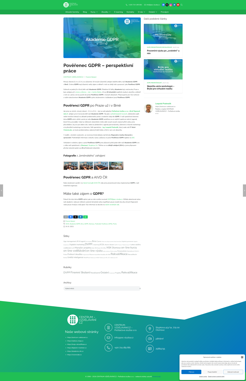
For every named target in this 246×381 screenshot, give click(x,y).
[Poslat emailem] (65, 216)
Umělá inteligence (75, 257)
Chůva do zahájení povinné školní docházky (111, 241)
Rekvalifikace (119, 254)
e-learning (96, 245)
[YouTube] (178, 4)
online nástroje (106, 251)
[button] (242, 357)
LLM (73, 248)
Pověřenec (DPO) (106, 224)
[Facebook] (163, 4)
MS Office (103, 248)
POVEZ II (136, 251)
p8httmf (159, 338)
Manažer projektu (83, 247)
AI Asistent (89, 241)
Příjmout (191, 372)
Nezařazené (95, 272)
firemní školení (109, 245)
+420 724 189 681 (122, 347)
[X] (167, 4)
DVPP (88, 244)
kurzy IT (128, 245)
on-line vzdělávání (74, 251)
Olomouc (91, 224)
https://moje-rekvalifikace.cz (77, 344)
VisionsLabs (67, 130)
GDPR (86, 224)
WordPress (87, 257)
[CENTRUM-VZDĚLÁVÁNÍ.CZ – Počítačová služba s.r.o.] (109, 327)
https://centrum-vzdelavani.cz (165, 107)
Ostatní (105, 272)
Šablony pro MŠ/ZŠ (94, 257)
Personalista (121, 251)
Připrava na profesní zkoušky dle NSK (99, 254)
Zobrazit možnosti (233, 372)
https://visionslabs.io (74, 355)
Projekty (118, 273)
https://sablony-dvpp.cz (75, 341)
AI (78, 241)
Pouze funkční (212, 372)
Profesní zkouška (74, 254)
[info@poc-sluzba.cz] (109, 337)
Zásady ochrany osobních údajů (216, 376)
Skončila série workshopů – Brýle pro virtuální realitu (160, 87)
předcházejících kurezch (119, 114)
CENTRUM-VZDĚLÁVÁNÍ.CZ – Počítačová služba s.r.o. (125, 327)
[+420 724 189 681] (109, 347)
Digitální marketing (76, 244)
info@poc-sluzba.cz (123, 337)
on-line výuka (94, 251)
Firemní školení (70, 221)
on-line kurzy (129, 247)
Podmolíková (130, 251)
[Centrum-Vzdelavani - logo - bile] (70, 4)
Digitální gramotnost (127, 241)
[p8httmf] (151, 339)
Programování (86, 254)
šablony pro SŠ (113, 257)
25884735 (160, 348)
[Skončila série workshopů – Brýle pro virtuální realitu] (163, 60)
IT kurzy (119, 245)
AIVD (67, 224)
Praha (115, 224)
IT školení (124, 245)
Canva (99, 241)
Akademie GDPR (75, 224)
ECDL (102, 244)
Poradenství (112, 273)
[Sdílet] (70, 216)
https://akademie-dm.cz (75, 351)
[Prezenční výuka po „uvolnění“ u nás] (163, 25)
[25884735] (151, 349)
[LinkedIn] (174, 4)
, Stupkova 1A (89, 145)
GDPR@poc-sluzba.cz (115, 199)
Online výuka (113, 251)
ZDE (132, 138)
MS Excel (97, 248)
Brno (82, 224)
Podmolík (98, 224)
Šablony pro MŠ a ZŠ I (105, 257)
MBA (93, 248)
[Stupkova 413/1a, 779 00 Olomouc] (151, 329)
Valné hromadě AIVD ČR (91, 183)
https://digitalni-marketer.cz (76, 348)
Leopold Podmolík (163, 103)
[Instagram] (170, 4)
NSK (109, 247)
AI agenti (82, 241)
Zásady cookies (203, 376)
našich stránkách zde (112, 205)
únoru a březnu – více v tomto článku (88, 92)
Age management (69, 241)
